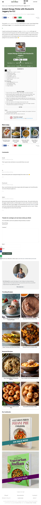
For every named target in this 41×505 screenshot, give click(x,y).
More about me (20, 286)
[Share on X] (1, 254)
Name (3, 244)
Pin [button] (21, 59)
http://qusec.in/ (31, 204)
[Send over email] (1, 256)
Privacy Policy (6, 498)
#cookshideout (29, 118)
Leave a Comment (30, 14)
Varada (13, 25)
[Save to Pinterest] (1, 249)
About (35, 498)
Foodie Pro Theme (31, 502)
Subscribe (20, 498)
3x (9, 70)
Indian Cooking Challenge (13, 23)
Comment (4, 227)
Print (16, 59)
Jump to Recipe (21, 20)
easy (6, 5)
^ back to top (20, 492)
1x (5, 70)
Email (3, 248)
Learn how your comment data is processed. (27, 258)
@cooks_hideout (20, 118)
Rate (26, 59)
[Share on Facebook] (1, 251)
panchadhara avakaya (25, 31)
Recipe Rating (5, 223)
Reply (3, 164)
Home (3, 5)
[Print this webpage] (1, 258)
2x (7, 70)
